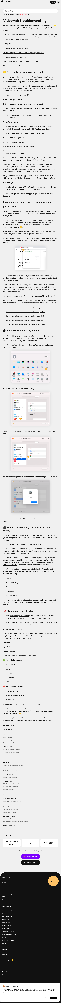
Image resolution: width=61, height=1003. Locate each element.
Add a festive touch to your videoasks (11, 828)
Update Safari (8, 647)
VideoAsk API (6, 792)
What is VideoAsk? (7, 737)
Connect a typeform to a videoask (11, 794)
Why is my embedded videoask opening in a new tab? (15, 821)
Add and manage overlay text (10, 777)
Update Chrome (9, 651)
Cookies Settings (45, 998)
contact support (9, 117)
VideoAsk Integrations (8, 789)
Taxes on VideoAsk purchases (10, 812)
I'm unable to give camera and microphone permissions (23, 53)
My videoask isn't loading (12, 66)
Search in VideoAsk (7, 806)
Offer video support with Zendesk (11, 784)
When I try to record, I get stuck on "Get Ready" (21, 61)
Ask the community (30, 862)
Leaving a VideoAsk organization (10, 809)
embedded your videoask (19, 616)
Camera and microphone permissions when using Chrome (26, 308)
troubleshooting (23, 14)
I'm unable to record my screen (15, 57)
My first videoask (7, 732)
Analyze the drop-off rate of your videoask (13, 765)
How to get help (30, 843)
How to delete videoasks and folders (11, 804)
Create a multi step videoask (9, 740)
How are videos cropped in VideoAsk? (12, 749)
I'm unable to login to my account (15, 48)
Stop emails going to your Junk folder (49, 843)
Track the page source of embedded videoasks (14, 768)
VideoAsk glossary (7, 734)
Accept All (53, 998)
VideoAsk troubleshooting (9, 818)
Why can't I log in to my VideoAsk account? (13, 801)
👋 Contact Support (30, 856)
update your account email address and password (21, 79)
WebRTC (28, 558)
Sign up (53, 2)
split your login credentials (44, 178)
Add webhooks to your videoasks (10, 786)
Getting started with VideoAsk (10, 743)
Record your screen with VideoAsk (11, 752)
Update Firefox (8, 642)
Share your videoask (7, 758)
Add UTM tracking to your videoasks (11, 770)
